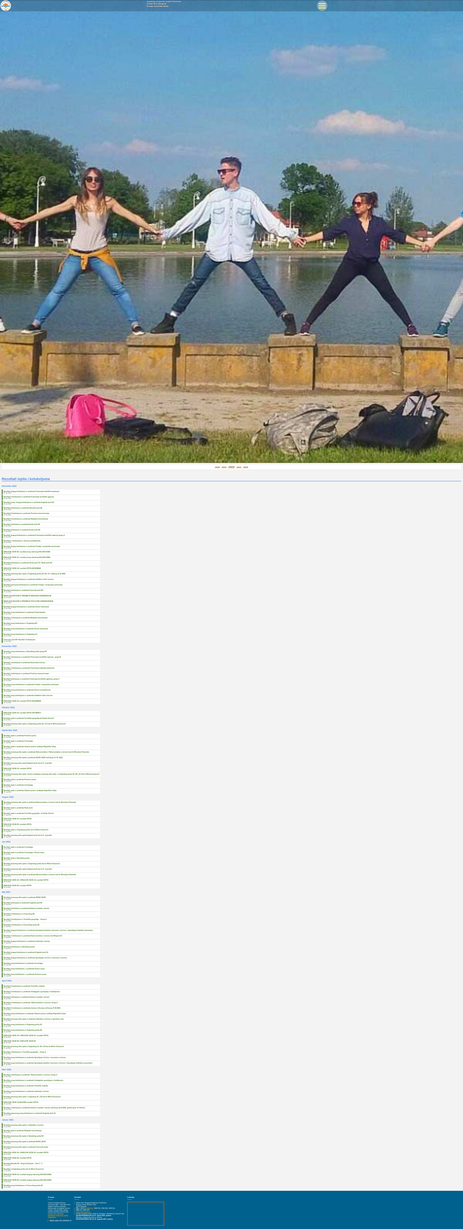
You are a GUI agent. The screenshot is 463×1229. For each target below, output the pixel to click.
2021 (239, 467)
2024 (217, 467)
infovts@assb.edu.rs (83, 1212)
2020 (245, 467)
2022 (231, 467)
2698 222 (89, 1208)
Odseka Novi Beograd (55, 1214)
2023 (224, 467)
